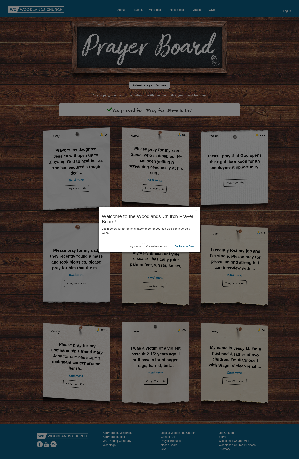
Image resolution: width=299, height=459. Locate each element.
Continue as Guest (185, 246)
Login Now (135, 246)
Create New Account (157, 246)
